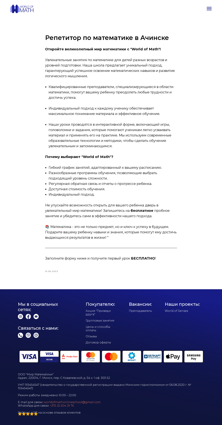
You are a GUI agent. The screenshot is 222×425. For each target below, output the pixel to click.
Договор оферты (98, 342)
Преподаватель (140, 310)
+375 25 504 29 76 (62, 405)
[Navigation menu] (209, 8)
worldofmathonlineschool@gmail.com (72, 402)
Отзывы (91, 336)
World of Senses (176, 310)
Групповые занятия (100, 320)
